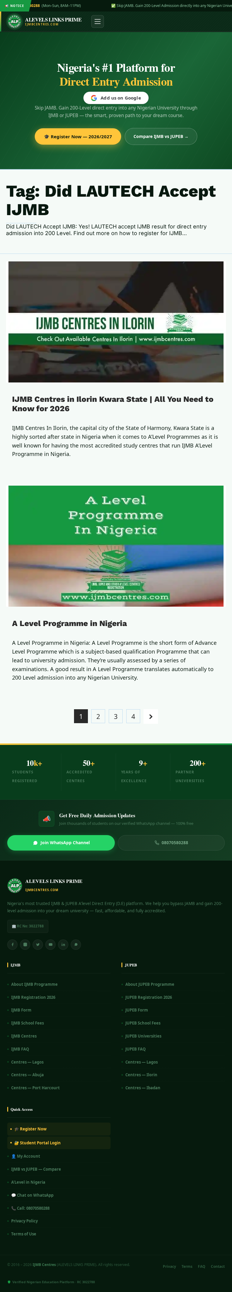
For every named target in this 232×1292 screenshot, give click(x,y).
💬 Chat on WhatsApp (32, 1195)
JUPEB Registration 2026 (148, 997)
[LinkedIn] (63, 944)
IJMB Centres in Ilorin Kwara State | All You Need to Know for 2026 (113, 404)
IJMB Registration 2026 (33, 997)
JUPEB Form (136, 1010)
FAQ (201, 1266)
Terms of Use (23, 1234)
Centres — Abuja (27, 1074)
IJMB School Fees (27, 1023)
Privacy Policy (24, 1221)
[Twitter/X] (38, 944)
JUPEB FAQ (135, 1049)
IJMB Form (21, 1010)
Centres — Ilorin (141, 1074)
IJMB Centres (24, 1036)
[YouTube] (50, 944)
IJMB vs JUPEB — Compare (36, 1169)
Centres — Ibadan (142, 1087)
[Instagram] (25, 944)
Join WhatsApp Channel (65, 842)
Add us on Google (121, 98)
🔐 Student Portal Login (37, 1143)
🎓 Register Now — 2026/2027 (78, 136)
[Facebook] (12, 944)
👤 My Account (25, 1156)
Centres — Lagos (27, 1062)
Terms (187, 1266)
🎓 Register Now (30, 1129)
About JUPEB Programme (149, 984)
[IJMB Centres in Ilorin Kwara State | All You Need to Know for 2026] (116, 321)
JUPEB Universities (143, 1036)
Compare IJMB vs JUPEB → (161, 136)
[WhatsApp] (76, 944)
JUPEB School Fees (142, 1023)
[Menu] (97, 21)
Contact (218, 1266)
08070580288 (175, 842)
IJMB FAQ (20, 1049)
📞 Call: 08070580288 (30, 1208)
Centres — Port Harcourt (35, 1087)
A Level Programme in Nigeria (69, 623)
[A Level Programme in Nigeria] (116, 546)
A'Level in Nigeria (28, 1182)
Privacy (169, 1266)
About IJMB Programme (34, 984)
